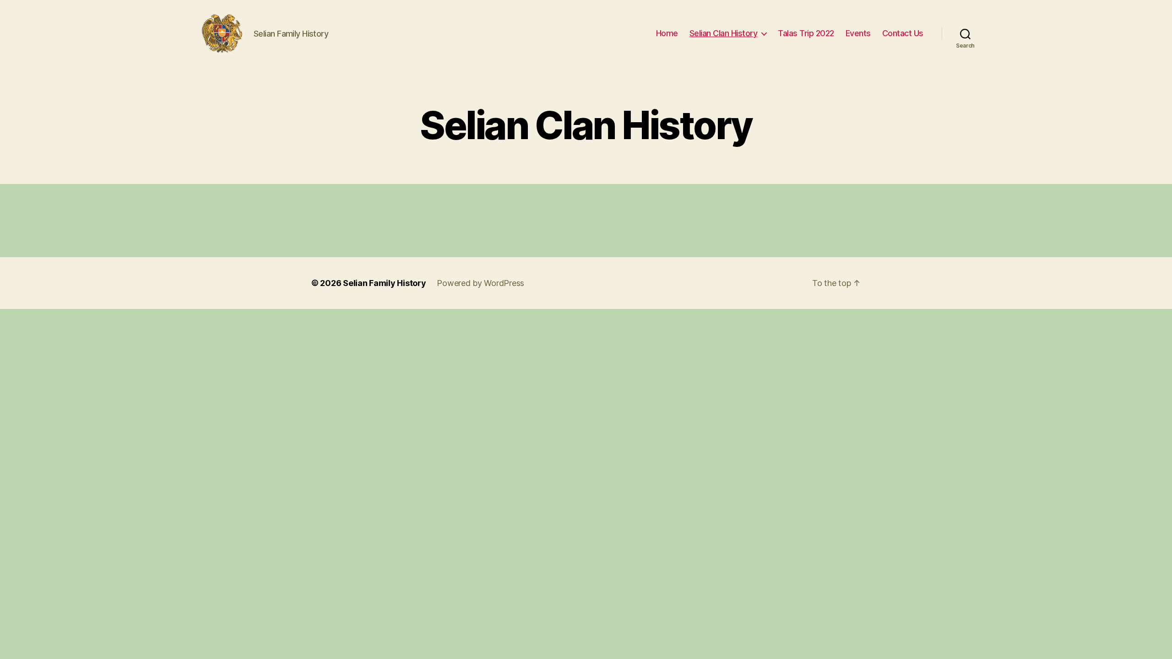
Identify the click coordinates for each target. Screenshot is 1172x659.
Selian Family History (384, 283)
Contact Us (902, 33)
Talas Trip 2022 (806, 33)
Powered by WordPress (480, 283)
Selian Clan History (723, 33)
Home (667, 33)
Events (858, 33)
